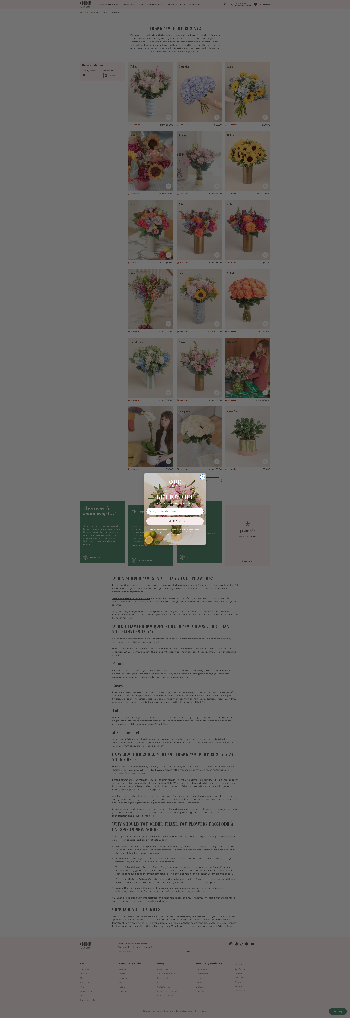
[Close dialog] (202, 477)
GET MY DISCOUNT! (175, 521)
